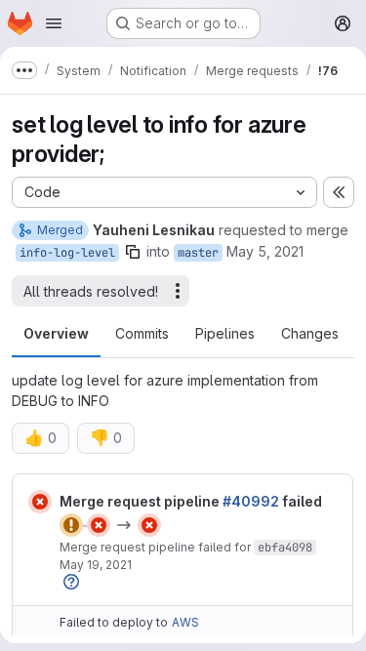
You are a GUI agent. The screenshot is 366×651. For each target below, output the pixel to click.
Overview (56, 333)
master (198, 253)
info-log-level (67, 253)
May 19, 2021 (96, 564)
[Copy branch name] (132, 252)
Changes (310, 333)
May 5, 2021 (265, 251)
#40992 (251, 501)
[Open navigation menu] (53, 23)
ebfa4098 (285, 547)
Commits (142, 333)
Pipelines (225, 333)
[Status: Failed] (40, 501)
